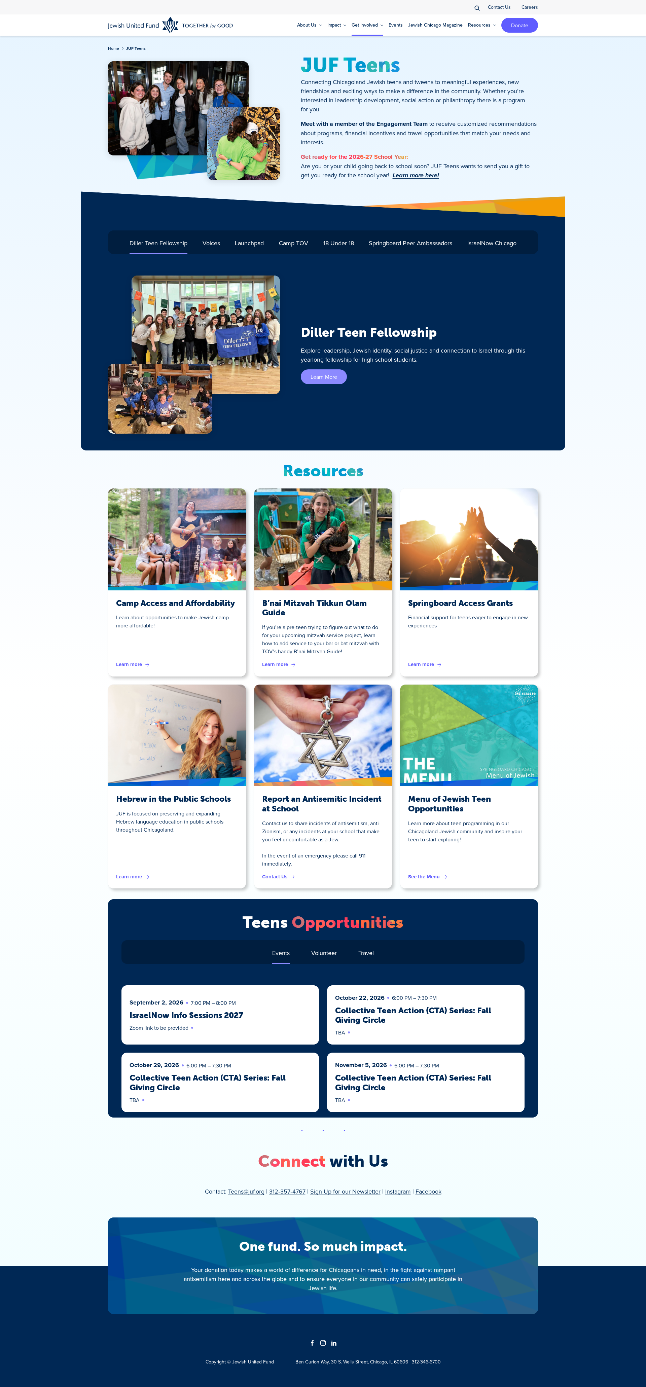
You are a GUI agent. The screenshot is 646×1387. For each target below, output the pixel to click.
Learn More (324, 376)
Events (396, 25)
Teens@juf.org (246, 1191)
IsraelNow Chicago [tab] (491, 243)
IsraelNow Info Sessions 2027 (186, 1015)
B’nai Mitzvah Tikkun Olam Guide (314, 608)
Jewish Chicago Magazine (435, 25)
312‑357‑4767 (287, 1191)
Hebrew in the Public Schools (173, 799)
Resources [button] (479, 25)
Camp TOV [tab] (293, 243)
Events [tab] (281, 953)
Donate (519, 25)
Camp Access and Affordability (175, 603)
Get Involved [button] (365, 25)
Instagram (398, 1191)
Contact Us (499, 7)
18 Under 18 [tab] (338, 243)
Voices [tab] (211, 243)
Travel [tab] (366, 953)
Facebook (428, 1191)
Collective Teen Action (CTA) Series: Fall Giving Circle (413, 1015)
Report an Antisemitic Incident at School (322, 803)
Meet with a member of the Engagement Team (364, 123)
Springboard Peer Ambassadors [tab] (410, 243)
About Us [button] (307, 25)
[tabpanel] (323, 355)
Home (113, 48)
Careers (530, 7)
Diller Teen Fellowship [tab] (158, 243)
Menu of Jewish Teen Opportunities (449, 803)
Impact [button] (334, 25)
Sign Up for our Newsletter (345, 1191)
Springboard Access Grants (460, 603)
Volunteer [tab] (324, 953)
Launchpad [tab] (249, 243)
